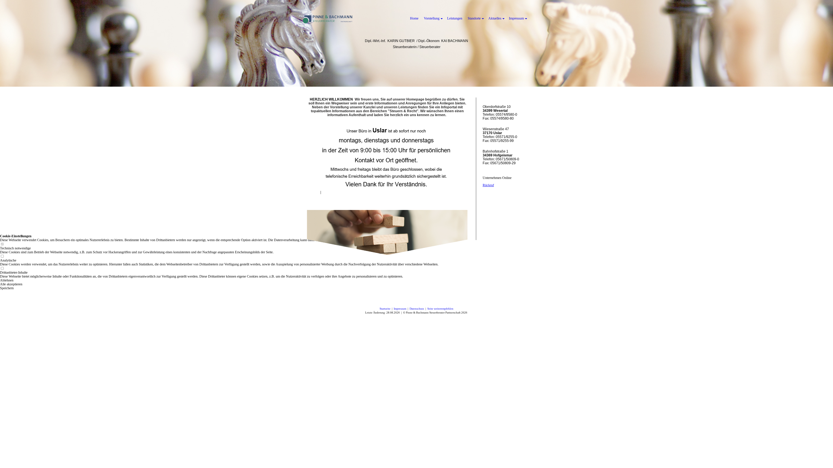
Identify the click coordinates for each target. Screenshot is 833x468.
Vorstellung (431, 18)
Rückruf (488, 185)
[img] (328, 18)
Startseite (385, 308)
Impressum (400, 308)
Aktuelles (494, 18)
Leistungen (454, 18)
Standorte (474, 18)
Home (414, 18)
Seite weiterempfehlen (440, 308)
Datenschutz (417, 308)
